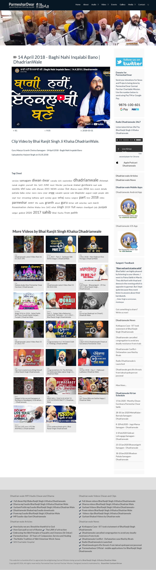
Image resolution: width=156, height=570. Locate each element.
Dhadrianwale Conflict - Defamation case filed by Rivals (127, 352)
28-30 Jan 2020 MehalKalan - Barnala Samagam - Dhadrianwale (128, 415)
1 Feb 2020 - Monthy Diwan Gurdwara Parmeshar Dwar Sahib (128, 404)
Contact (141, 5)
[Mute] (135, 140)
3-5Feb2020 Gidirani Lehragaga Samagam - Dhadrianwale (125, 436)
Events (114, 5)
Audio (93, 5)
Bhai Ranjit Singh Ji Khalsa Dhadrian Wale (99, 560)
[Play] (117, 140)
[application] (129, 140)
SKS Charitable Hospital (23, 542)
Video (103, 5)
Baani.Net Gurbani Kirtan (111, 563)
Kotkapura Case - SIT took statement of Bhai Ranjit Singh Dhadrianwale (127, 328)
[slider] (139, 139)
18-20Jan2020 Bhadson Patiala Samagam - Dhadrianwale (126, 456)
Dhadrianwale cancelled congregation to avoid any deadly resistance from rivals (128, 340)
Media (130, 5)
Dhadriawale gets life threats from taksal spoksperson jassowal (129, 372)
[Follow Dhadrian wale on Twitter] (141, 561)
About (86, 5)
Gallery (122, 5)
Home (77, 5)
